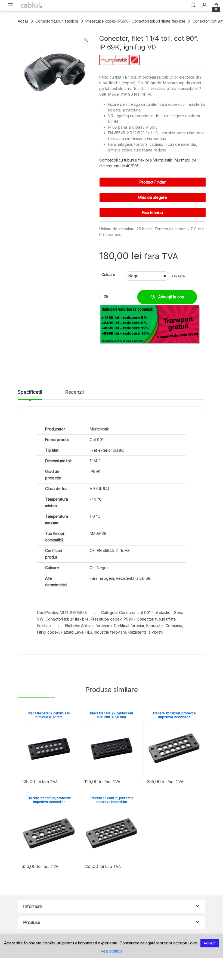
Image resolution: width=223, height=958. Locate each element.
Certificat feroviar (129, 625)
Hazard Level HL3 (76, 632)
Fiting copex (48, 632)
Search (193, 5)
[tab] (30, 394)
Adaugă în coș (171, 296)
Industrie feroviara (110, 632)
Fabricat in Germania (164, 625)
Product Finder (153, 182)
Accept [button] (210, 943)
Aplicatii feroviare (96, 625)
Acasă (23, 21)
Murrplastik (99, 429)
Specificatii (30, 392)
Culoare (108, 274)
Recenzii (74, 392)
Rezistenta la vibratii (145, 632)
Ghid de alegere (152, 197)
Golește (178, 276)
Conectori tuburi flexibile (56, 21)
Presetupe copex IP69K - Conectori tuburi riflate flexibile (135, 21)
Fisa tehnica (152, 212)
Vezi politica (111, 951)
